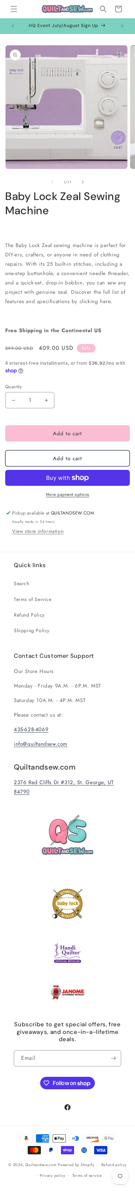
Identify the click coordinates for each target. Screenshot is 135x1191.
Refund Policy (29, 614)
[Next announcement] (122, 26)
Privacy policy (52, 1175)
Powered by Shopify (76, 1164)
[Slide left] (52, 182)
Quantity (13, 386)
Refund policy (114, 1164)
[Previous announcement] (12, 26)
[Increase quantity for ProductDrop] (46, 400)
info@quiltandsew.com (41, 744)
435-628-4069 (31, 729)
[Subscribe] (113, 1058)
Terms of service (87, 1175)
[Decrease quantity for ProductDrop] (13, 400)
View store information (37, 531)
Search (21, 583)
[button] (13, 9)
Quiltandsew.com (41, 1164)
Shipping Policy (32, 630)
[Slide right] (82, 182)
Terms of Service (33, 599)
